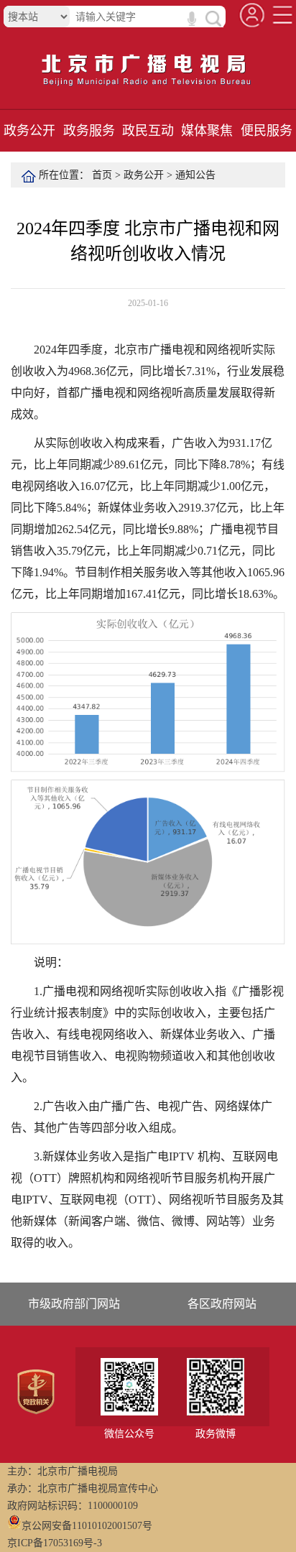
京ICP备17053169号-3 (54, 1543)
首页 (102, 175)
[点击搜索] (212, 18)
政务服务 (89, 131)
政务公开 (29, 131)
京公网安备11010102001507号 (87, 1525)
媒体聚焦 (207, 131)
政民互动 (148, 131)
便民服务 (266, 131)
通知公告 (195, 175)
